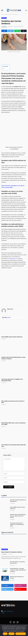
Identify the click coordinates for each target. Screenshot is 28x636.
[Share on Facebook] (4, 31)
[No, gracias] (26, 630)
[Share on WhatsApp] (17, 31)
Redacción (5, 26)
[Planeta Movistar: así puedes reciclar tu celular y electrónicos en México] (5, 570)
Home (2, 14)
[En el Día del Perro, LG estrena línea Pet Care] (5, 563)
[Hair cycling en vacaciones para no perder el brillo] (14, 392)
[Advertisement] (14, 130)
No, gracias (11, 633)
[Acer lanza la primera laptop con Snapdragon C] (5, 501)
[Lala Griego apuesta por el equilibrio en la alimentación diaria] (14, 370)
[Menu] (2, 10)
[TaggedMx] (14, 10)
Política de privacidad (20, 633)
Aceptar (5, 633)
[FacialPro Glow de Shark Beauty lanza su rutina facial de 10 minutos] (14, 348)
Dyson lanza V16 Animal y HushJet (11, 552)
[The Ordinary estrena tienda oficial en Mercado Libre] (14, 436)
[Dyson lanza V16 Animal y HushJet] (14, 543)
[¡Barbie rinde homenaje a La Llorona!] (5, 578)
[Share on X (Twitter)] (11, 31)
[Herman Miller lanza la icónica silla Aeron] (14, 328)
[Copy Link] (24, 31)
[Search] (26, 10)
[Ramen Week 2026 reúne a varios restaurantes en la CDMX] (14, 414)
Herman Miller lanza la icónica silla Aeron (11, 337)
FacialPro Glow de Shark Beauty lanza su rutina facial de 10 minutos (17, 516)
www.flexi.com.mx (14, 258)
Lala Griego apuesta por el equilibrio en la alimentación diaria (17, 524)
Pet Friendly (4, 549)
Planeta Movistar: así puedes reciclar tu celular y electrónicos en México (18, 570)
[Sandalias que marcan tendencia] (14, 42)
